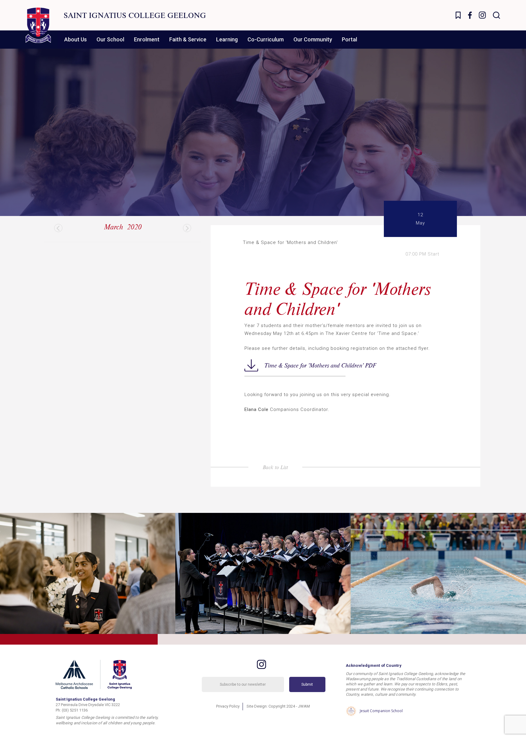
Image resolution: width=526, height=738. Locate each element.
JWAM (304, 706)
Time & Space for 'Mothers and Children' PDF (304, 365)
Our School (110, 39)
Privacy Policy (228, 706)
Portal (349, 39)
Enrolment (147, 39)
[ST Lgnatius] (38, 25)
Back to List (275, 467)
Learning (227, 39)
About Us (75, 39)
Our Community (312, 39)
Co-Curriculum (265, 39)
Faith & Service (187, 39)
